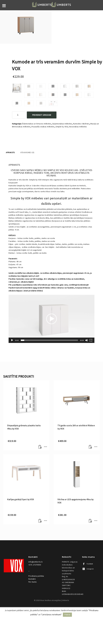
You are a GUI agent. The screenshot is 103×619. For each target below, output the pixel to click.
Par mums (32, 582)
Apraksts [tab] (10, 152)
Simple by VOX (62, 126)
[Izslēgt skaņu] (86, 340)
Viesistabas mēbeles (78, 126)
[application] (51, 319)
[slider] (49, 340)
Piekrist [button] (67, 615)
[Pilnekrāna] (91, 340)
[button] (51, 319)
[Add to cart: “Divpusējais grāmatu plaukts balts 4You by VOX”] (40, 447)
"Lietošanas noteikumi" (51, 614)
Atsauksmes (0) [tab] (27, 152)
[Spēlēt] (12, 340)
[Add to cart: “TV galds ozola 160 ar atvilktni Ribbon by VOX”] (90, 447)
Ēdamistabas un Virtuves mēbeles (36, 123)
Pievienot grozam (41, 115)
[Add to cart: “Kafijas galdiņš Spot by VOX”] (40, 521)
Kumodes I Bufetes (81, 123)
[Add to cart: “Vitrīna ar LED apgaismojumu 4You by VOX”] (90, 521)
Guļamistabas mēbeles (62, 123)
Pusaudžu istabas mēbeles (43, 126)
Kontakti (32, 579)
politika (36, 576)
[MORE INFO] (45, 447)
